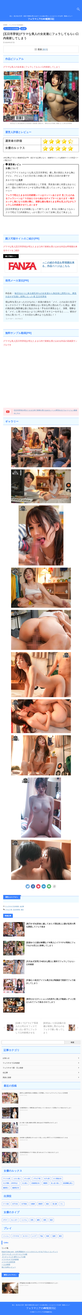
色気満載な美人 (68, 1183)
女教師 (33, 1204)
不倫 (41, 1236)
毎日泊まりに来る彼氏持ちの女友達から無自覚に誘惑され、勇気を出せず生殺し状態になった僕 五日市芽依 (40, 295)
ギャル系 (27, 1178)
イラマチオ (15, 1236)
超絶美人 (6, 1188)
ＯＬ (61, 1204)
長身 (51, 1220)
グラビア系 (8, 909)
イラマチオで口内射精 (10, 1259)
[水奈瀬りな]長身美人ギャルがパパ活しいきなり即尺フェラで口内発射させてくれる (44, 1137)
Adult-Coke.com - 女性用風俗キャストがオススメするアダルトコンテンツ (30, 1251)
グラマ (5, 1220)
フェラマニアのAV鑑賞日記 (41, 18)
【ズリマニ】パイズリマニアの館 (14, 1254)
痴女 (47, 1204)
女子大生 (15, 1204)
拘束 (47, 1236)
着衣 (22, 909)
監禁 (54, 1236)
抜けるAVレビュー (9, 1267)
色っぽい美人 (55, 1183)
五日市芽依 (16, 909)
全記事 (22, 906)
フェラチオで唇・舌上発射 (13, 1067)
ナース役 (6, 1204)
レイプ (34, 1236)
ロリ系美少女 (57, 1178)
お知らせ (6, 1058)
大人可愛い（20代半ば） (10, 1183)
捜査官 (40, 1204)
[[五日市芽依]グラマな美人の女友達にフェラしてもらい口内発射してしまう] (44, 886)
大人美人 (25, 1183)
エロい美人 (17, 1178)
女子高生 (24, 1204)
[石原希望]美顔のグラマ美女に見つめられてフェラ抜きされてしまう (39, 1152)
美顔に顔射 (7, 1077)
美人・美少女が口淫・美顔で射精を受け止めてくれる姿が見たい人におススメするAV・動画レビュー (41, 1305)
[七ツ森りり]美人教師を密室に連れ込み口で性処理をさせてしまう (39, 1122)
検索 (72, 1042)
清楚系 (45, 1183)
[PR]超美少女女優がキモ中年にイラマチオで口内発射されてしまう (39, 1283)
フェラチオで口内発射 (12, 906)
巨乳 (32, 1220)
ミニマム (24, 1220)
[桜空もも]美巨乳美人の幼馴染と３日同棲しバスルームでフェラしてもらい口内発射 (44, 1093)
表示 (45, 49)
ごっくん (6, 1236)
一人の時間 (6, 1264)
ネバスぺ (25, 1236)
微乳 (38, 1220)
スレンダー (14, 1220)
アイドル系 (6, 1178)
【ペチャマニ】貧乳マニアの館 (14, 1257)
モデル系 (47, 1178)
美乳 (44, 1220)
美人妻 (55, 1204)
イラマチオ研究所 (8, 1262)
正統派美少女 (35, 1183)
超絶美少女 (15, 1188)
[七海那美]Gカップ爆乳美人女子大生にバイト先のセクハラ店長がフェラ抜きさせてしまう (45, 1108)
